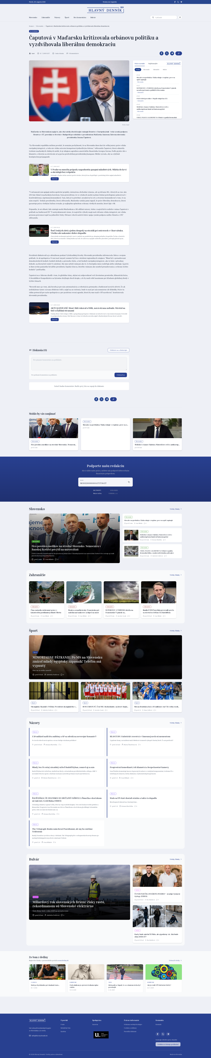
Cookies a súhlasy (130, 1028)
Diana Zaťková (148, 710)
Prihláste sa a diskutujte (118, 350)
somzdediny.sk (63, 960)
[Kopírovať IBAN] (129, 482)
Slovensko (33, 17)
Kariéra (63, 1031)
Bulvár (93, 17)
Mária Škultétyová (130, 745)
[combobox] (165, 17)
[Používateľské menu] (180, 17)
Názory (57, 17)
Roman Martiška (157, 540)
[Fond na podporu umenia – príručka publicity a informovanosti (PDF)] (101, 1034)
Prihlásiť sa (121, 375)
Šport (67, 17)
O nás (63, 1024)
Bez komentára (80, 17)
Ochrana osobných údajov (133, 1024)
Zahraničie (46, 17)
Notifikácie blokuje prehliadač (168, 1044)
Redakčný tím (65, 1028)
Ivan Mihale (49, 559)
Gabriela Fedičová (157, 556)
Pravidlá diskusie (130, 1031)
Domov (31, 26)
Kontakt (158, 1024)
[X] (178, 2)
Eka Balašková (150, 900)
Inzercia (95, 1024)
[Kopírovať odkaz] (178, 53)
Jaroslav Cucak (121, 616)
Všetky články (175, 509)
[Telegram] (181, 2)
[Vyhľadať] (153, 17)
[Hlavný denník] (105, 10)
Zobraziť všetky (174, 960)
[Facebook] (175, 2)
